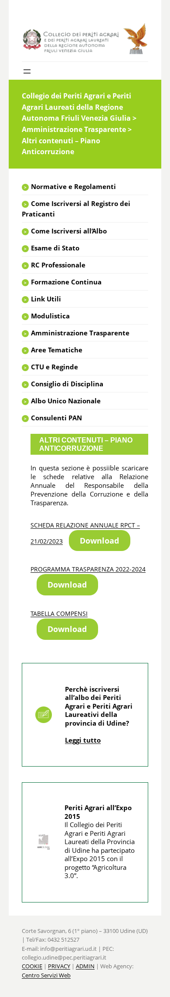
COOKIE (32, 966)
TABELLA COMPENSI (59, 613)
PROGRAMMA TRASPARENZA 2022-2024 (88, 569)
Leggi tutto (83, 740)
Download (99, 540)
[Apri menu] (27, 71)
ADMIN (85, 966)
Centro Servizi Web (46, 975)
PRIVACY (59, 966)
